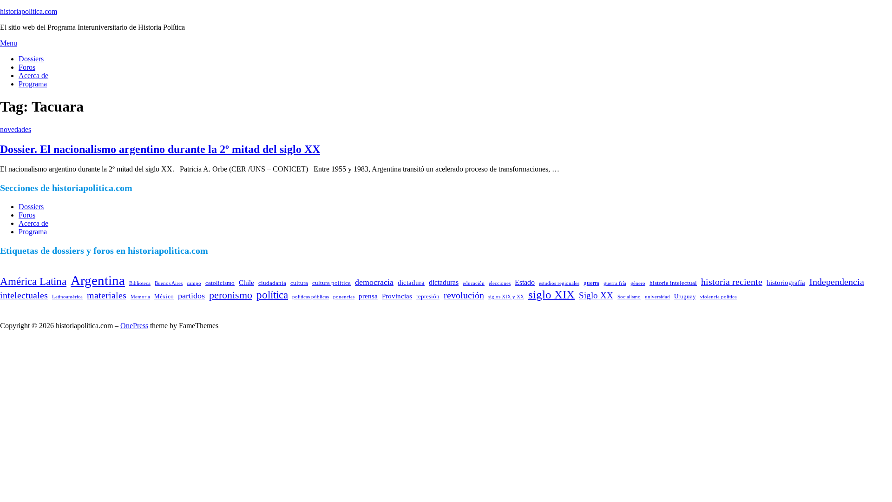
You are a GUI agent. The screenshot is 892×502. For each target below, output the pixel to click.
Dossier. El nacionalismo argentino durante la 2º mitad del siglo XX (160, 149)
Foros (27, 67)
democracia (374, 282)
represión (427, 296)
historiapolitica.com (28, 11)
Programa (33, 84)
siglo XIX (551, 294)
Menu (8, 43)
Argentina (98, 280)
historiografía (786, 282)
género (637, 283)
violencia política (718, 296)
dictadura (411, 282)
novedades (15, 129)
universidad (657, 296)
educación (474, 283)
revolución (464, 295)
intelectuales (24, 295)
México (164, 296)
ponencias (343, 296)
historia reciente (731, 282)
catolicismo (220, 282)
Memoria (140, 296)
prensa (368, 296)
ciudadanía (272, 282)
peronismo (230, 295)
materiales (106, 295)
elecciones (500, 283)
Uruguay (685, 296)
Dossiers (31, 59)
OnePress (134, 326)
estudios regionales (559, 283)
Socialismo (629, 296)
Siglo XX (596, 295)
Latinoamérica (67, 296)
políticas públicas (310, 296)
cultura (299, 282)
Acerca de (33, 75)
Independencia (836, 282)
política (272, 295)
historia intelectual (673, 282)
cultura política (331, 282)
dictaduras (444, 282)
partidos (191, 295)
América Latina (33, 281)
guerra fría (614, 283)
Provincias (397, 296)
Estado (525, 282)
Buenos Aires (169, 283)
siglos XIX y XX (506, 296)
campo (194, 283)
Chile (246, 282)
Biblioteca (140, 283)
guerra (591, 282)
